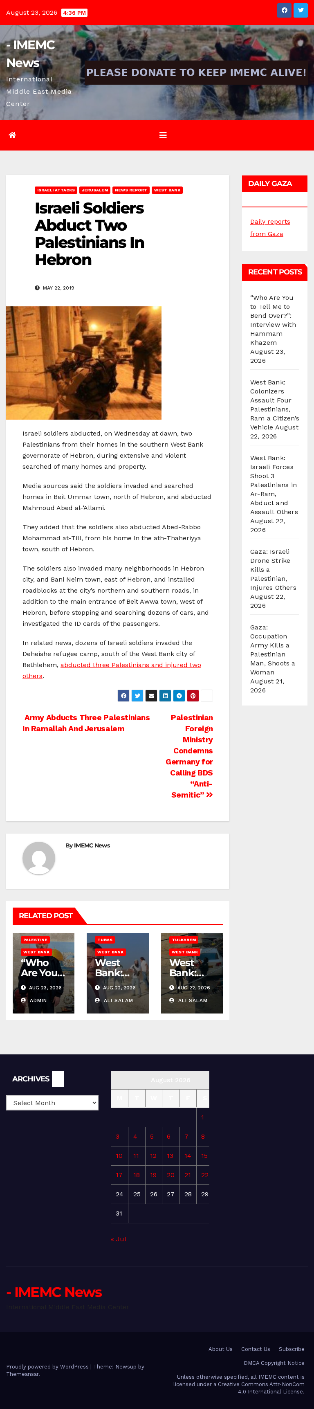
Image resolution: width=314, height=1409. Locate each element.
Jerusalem (95, 190)
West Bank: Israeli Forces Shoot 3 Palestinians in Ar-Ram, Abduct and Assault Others (274, 485)
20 (171, 1175)
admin (37, 1000)
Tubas (104, 939)
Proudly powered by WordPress (48, 1367)
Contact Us (255, 1349)
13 (170, 1156)
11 (136, 1156)
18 (136, 1175)
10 (119, 1156)
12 (153, 1156)
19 (153, 1175)
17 (119, 1175)
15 (204, 1156)
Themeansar (22, 1374)
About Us (221, 1349)
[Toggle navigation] (163, 135)
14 (187, 1156)
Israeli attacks (56, 190)
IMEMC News (92, 845)
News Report (131, 190)
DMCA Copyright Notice (274, 1363)
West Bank (167, 190)
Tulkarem (184, 939)
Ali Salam (117, 1000)
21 (187, 1175)
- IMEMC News (54, 1292)
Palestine (35, 939)
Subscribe (292, 1349)
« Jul (118, 1239)
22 (205, 1175)
